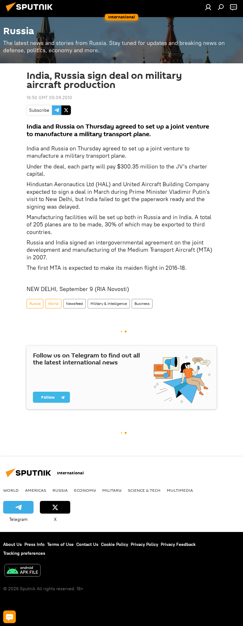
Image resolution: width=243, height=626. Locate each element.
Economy (85, 490)
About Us (12, 544)
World (53, 303)
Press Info (34, 544)
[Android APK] (22, 571)
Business (142, 303)
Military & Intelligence (108, 303)
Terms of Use (60, 544)
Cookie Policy (114, 544)
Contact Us (87, 544)
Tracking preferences (24, 553)
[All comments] (9, 616)
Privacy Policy (144, 544)
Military (112, 490)
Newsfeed (74, 303)
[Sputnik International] (31, 12)
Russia (34, 303)
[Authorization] (208, 7)
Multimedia (180, 490)
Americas (35, 490)
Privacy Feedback (178, 544)
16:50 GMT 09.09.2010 (49, 97)
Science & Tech (144, 490)
